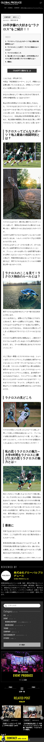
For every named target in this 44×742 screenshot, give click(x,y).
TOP (5, 8)
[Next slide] (41, 717)
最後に (8, 62)
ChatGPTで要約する (20, 70)
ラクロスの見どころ (13, 53)
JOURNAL (10, 8)
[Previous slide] (2, 717)
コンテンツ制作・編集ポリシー (17, 557)
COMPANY (16, 8)
